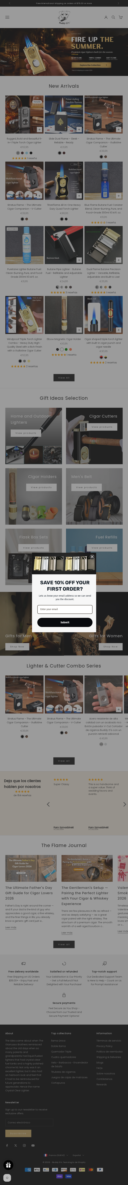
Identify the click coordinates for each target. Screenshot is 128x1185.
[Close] (92, 557)
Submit (64, 622)
